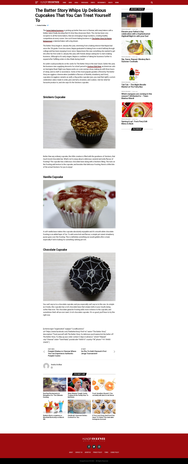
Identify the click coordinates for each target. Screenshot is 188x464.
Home (64, 2)
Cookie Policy (115, 452)
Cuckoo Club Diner (94, 66)
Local (76, 2)
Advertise (88, 452)
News (70, 2)
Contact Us (78, 452)
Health (110, 2)
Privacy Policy (97, 452)
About (71, 452)
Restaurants (102, 2)
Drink (117, 2)
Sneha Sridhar (41, 25)
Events (93, 2)
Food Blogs (84, 2)
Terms (106, 452)
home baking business (55, 30)
